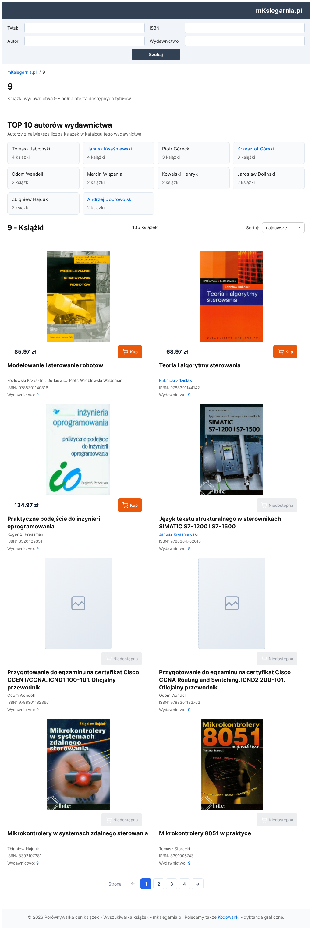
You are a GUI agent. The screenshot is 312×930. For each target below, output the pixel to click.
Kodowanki (228, 917)
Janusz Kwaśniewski (109, 149)
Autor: (13, 41)
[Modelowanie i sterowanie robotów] (78, 296)
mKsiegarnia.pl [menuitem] (279, 10)
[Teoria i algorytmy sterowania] (232, 296)
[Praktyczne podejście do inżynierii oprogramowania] (78, 449)
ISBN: (155, 27)
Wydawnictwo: (165, 41)
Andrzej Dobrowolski (110, 199)
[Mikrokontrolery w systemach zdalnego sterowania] (78, 764)
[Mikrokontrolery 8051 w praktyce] (232, 764)
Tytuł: (12, 27)
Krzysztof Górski (255, 149)
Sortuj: (252, 227)
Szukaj (156, 54)
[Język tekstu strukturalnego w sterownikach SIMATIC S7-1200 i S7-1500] (232, 449)
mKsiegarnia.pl (22, 72)
